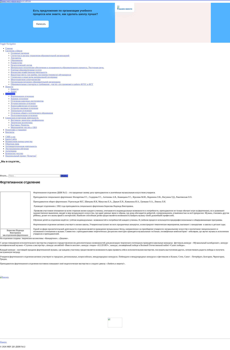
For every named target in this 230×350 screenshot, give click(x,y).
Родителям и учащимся (15, 130)
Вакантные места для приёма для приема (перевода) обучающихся (41, 75)
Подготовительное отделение (24, 115)
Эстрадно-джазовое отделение (24, 108)
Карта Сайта (11, 139)
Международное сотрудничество (25, 79)
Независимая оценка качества (18, 141)
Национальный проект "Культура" (21, 156)
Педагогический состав (21, 65)
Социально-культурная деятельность (21, 118)
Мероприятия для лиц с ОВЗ (24, 127)
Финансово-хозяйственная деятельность (29, 72)
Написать (41, 24)
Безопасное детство (14, 153)
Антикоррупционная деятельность (21, 146)
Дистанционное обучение (17, 149)
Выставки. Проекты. (20, 125)
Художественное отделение (23, 103)
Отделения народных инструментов (27, 101)
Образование (16, 60)
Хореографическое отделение (24, 106)
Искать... (4, 176)
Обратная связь (12, 144)
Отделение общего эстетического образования (32, 113)
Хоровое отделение (19, 99)
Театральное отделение (21, 110)
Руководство (16, 63)
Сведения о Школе (13, 51)
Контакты (9, 132)
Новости (9, 87)
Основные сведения (20, 53)
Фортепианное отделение (22, 96)
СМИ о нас (10, 137)
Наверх (3, 342)
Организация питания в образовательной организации (35, 82)
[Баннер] (4, 277)
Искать (64, 176)
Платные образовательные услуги (26, 70)
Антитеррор (10, 151)
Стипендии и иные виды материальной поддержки (34, 77)
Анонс (14, 91)
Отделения (10, 94)
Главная (9, 48)
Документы (16, 58)
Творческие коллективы (21, 122)
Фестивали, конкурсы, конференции (27, 120)
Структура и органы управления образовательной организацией (40, 55)
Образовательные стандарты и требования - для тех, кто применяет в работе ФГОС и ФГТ (52, 84)
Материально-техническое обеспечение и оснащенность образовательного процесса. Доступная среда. (57, 67)
